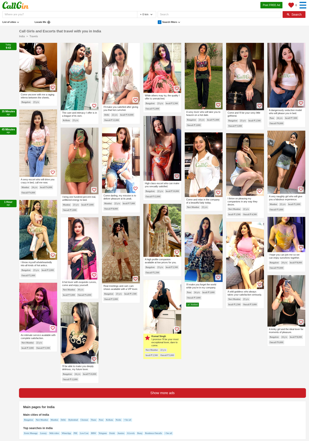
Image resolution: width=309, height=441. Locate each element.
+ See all (127, 420)
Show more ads (162, 393)
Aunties (120, 433)
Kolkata (109, 420)
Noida (118, 420)
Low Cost (84, 433)
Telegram (103, 433)
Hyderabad (73, 420)
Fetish (112, 433)
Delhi (63, 420)
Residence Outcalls (153, 433)
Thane (93, 420)
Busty (139, 433)
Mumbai (54, 420)
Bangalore (28, 420)
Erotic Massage (30, 433)
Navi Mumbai (42, 420)
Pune (101, 420)
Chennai (84, 420)
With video (54, 433)
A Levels (131, 433)
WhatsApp (66, 433)
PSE (75, 433)
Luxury (43, 433)
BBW (93, 433)
